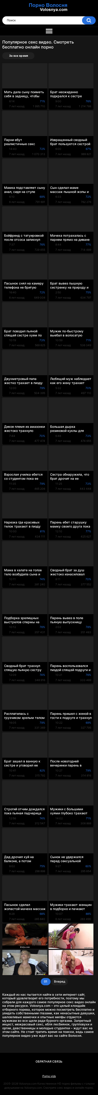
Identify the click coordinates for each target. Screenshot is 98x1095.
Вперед (59, 981)
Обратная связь (49, 1061)
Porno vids (49, 1076)
